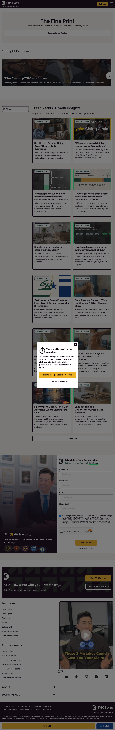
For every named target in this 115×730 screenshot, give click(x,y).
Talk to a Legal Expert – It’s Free (57, 375)
